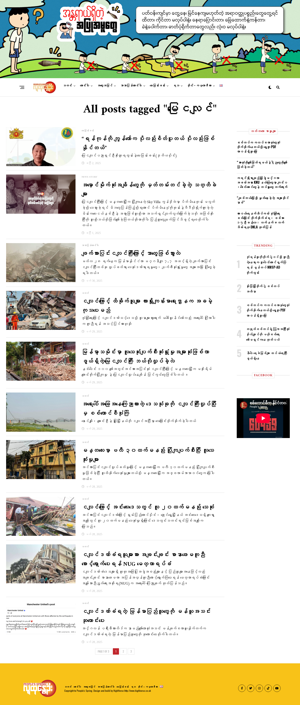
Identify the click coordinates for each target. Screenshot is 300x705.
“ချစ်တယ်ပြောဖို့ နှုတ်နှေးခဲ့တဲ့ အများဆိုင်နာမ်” (263, 200)
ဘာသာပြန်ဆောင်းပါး (131, 85)
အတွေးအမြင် (104, 85)
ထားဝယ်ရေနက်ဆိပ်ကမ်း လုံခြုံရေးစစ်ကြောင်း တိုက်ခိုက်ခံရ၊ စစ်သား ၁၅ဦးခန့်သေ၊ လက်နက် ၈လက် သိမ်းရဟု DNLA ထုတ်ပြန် (260, 220)
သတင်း (67, 85)
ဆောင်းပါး (84, 85)
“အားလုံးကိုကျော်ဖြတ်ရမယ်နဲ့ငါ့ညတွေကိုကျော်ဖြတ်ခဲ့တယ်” (262, 164)
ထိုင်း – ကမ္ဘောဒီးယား (199, 85)
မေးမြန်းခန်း (157, 85)
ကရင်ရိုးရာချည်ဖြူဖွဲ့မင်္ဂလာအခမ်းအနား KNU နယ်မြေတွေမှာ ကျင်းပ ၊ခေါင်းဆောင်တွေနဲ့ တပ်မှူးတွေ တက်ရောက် (262, 182)
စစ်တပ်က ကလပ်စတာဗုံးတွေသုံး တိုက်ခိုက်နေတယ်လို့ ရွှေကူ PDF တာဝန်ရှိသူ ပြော (258, 147)
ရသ (176, 85)
